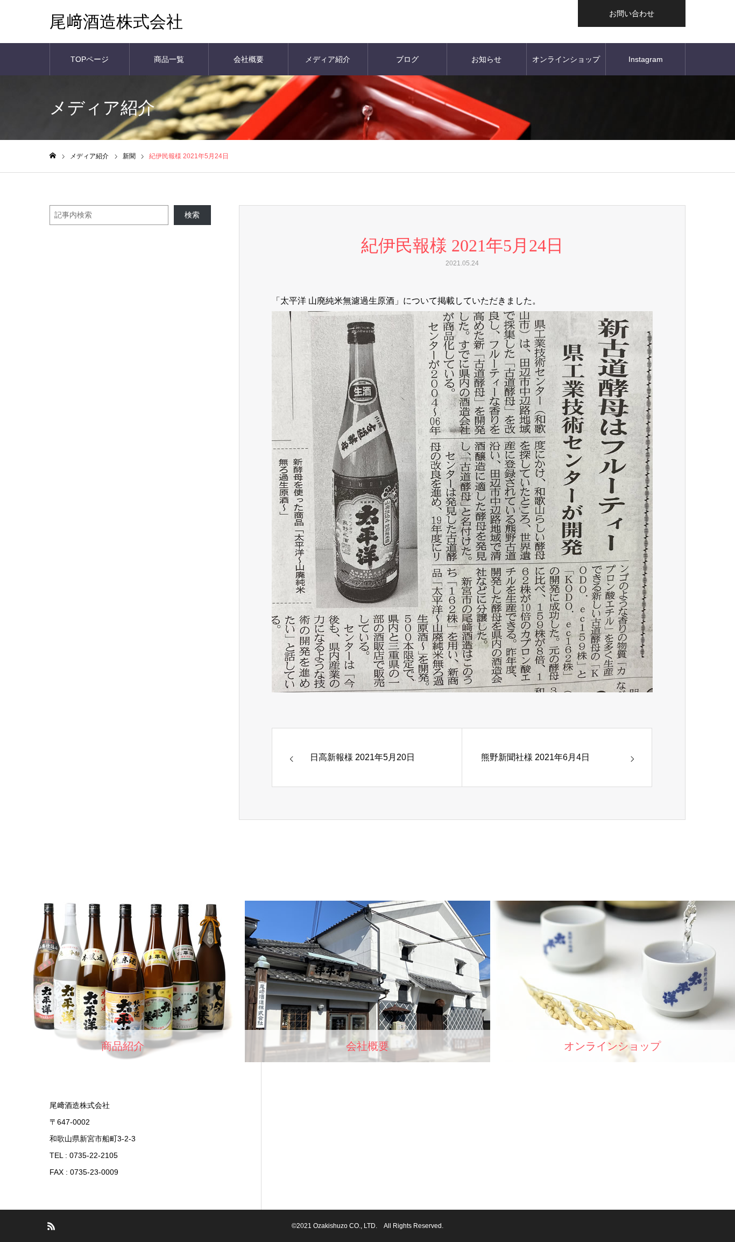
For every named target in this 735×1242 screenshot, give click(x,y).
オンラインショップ (566, 59)
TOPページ (89, 59)
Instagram (645, 59)
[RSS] (51, 1225)
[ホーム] (53, 155)
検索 (192, 214)
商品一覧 (169, 59)
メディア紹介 (327, 59)
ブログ (407, 59)
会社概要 (249, 59)
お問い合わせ (631, 13)
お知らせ (486, 59)
